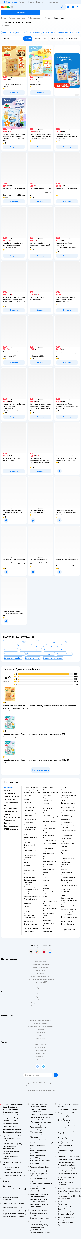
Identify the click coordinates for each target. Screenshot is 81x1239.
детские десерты (66, 838)
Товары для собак (40, 1050)
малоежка (46, 875)
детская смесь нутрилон (32, 860)
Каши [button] (6, 805)
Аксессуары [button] (8, 787)
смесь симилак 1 (29, 845)
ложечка (27, 911)
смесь (26, 873)
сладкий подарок (66, 822)
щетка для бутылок (30, 807)
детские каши (47, 813)
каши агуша (46, 806)
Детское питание (36, 18)
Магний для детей (67, 914)
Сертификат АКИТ (40, 982)
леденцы (64, 846)
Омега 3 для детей (67, 898)
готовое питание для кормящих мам (30, 920)
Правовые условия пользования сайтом (40, 1084)
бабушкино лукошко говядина (68, 804)
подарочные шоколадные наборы (68, 816)
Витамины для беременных (65, 890)
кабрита (26, 840)
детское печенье (66, 820)
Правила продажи (40, 970)
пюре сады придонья (49, 918)
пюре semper (47, 920)
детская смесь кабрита (50, 859)
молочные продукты (49, 843)
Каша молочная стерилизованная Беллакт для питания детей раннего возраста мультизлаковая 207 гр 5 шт (39, 707)
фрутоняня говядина (68, 810)
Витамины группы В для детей (69, 901)
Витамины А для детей (68, 909)
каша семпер (47, 795)
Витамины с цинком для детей (69, 918)
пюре (63, 800)
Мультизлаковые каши (31, 928)
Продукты (46, 888)
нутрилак (27, 842)
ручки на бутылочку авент (30, 900)
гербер (63, 787)
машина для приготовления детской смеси (50, 817)
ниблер (26, 799)
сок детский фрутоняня (31, 887)
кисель (45, 896)
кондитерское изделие (68, 830)
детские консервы (49, 891)
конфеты (64, 833)
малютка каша (47, 800)
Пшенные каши (29, 934)
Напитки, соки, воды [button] (11, 796)
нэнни (45, 838)
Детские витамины (67, 880)
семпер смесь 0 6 (30, 850)
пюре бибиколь (66, 798)
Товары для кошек (40, 1044)
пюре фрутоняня (66, 792)
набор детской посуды (31, 790)
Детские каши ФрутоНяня (47, 809)
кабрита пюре (47, 931)
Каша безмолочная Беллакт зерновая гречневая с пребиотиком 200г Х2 (36, 760)
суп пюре (46, 883)
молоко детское (48, 848)
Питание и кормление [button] (12, 817)
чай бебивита (28, 894)
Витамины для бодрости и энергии (69, 886)
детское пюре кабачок (50, 908)
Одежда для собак (40, 1056)
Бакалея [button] (7, 790)
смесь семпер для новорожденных (30, 828)
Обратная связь (40, 985)
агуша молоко (47, 846)
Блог (40, 1035)
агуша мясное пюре (67, 807)
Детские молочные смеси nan (30, 856)
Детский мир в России (33, 1090)
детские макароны (30, 820)
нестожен (27, 853)
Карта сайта (40, 988)
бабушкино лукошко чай (32, 896)
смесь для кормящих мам (30, 925)
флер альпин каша (48, 798)
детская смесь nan (49, 835)
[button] (20, 12)
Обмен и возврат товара (40, 967)
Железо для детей (67, 921)
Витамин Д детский (67, 883)
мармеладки (65, 827)
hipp (44, 856)
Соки (44, 893)
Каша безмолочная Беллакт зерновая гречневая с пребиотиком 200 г (34, 734)
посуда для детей (29, 909)
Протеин (64, 853)
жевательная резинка (68, 843)
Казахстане (44, 1090)
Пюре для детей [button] (10, 820)
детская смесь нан (49, 854)
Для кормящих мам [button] (11, 802)
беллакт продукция (30, 837)
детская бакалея (29, 822)
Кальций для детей (67, 912)
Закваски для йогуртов (50, 901)
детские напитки (48, 869)
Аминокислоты (66, 867)
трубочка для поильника (32, 792)
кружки (26, 906)
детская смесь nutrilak (50, 862)
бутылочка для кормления (28, 816)
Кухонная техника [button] (10, 808)
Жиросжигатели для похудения (67, 859)
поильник (27, 802)
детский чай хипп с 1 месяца (31, 890)
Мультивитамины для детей (68, 930)
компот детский (48, 899)
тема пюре (46, 934)
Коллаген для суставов (68, 875)
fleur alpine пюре (48, 923)
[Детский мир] (5, 7)
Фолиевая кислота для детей (68, 905)
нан (25, 834)
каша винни (46, 803)
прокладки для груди (31, 813)
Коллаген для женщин (68, 877)
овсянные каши (48, 787)
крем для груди (29, 810)
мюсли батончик (66, 835)
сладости (64, 841)
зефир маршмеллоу (67, 825)
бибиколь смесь (29, 870)
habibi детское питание (69, 795)
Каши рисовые (29, 931)
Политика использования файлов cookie (40, 979)
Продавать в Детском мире (40, 964)
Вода (44, 877)
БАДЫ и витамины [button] (11, 829)
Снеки (45, 885)
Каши (48, 18)
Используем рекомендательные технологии (40, 1086)
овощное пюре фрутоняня (48, 905)
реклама (76, 94)
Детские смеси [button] (9, 793)
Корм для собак (41, 1053)
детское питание (48, 864)
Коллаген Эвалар (66, 872)
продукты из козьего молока (49, 822)
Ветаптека (40, 1059)
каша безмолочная (49, 828)
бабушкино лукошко (68, 790)
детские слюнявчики (31, 787)
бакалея (26, 825)
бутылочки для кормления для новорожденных (29, 915)
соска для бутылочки (31, 805)
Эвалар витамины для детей (68, 894)
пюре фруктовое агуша (50, 911)
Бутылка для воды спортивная (67, 849)
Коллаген (64, 869)
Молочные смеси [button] (10, 811)
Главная (4, 18)
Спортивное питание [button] (11, 826)
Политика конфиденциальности (40, 976)
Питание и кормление (17, 18)
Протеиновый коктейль (69, 856)
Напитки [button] (7, 814)
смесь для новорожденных (29, 876)
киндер (26, 848)
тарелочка (27, 903)
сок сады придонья (30, 880)
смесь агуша (28, 868)
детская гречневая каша (50, 792)
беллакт (26, 862)
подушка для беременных (28, 796)
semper (45, 851)
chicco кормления (49, 867)
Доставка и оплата (40, 961)
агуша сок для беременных (28, 883)
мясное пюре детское (68, 813)
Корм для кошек (40, 1047)
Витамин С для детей (68, 924)
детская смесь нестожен (32, 832)
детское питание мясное (48, 914)
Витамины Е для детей (68, 927)
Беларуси (52, 1090)
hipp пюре (46, 928)
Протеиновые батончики (65, 863)
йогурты (45, 872)
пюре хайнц (47, 926)
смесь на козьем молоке (50, 840)
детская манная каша (49, 790)
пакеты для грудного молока (49, 831)
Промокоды (41, 973)
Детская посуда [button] (9, 799)
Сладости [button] (7, 823)
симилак (27, 865)
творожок (46, 880)
